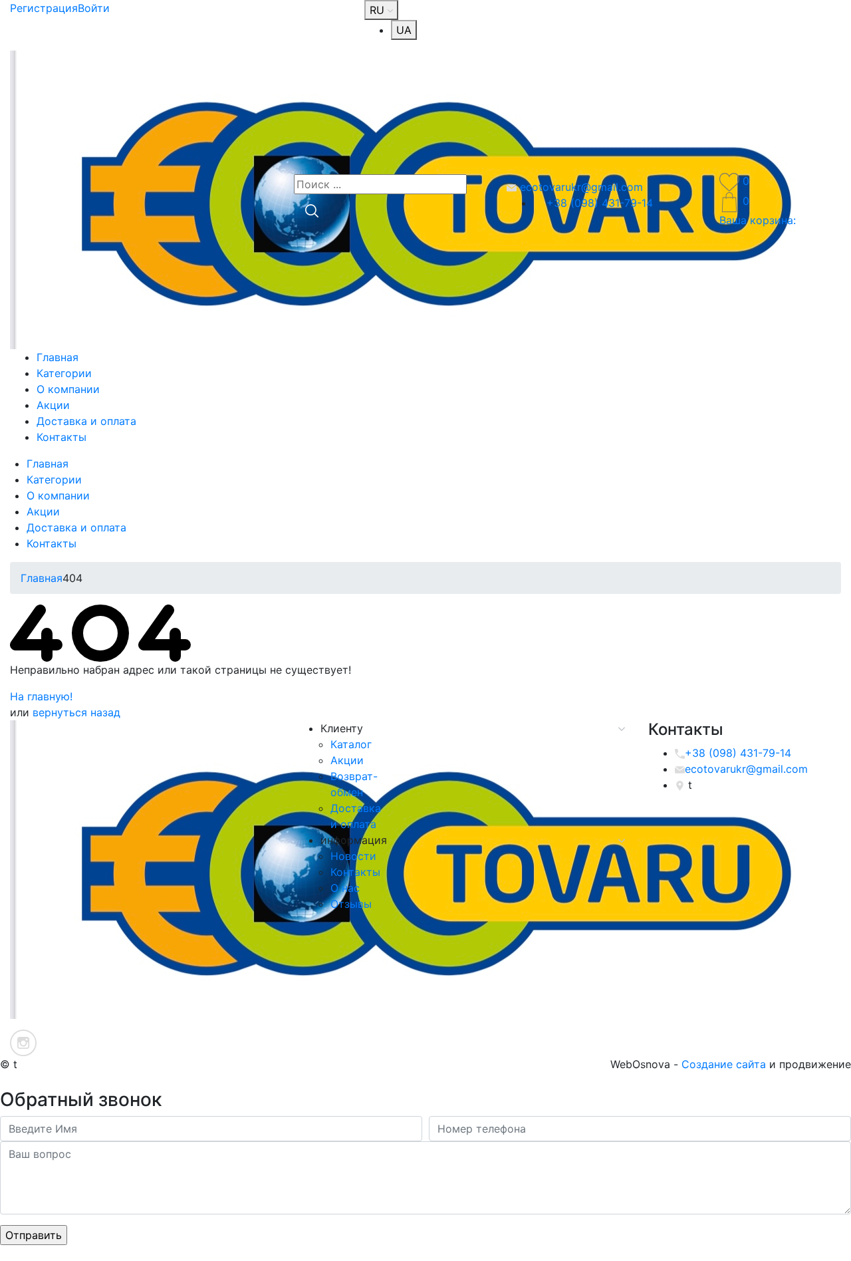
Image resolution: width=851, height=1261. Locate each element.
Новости (353, 856)
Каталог (351, 744)
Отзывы (351, 904)
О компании (68, 389)
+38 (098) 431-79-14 (598, 203)
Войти (94, 8)
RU (379, 10)
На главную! (41, 696)
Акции (53, 405)
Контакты (61, 437)
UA (404, 30)
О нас (345, 888)
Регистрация (44, 8)
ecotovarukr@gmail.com (580, 187)
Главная (57, 357)
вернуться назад (76, 712)
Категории (64, 373)
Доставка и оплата (86, 421)
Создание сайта (723, 1064)
